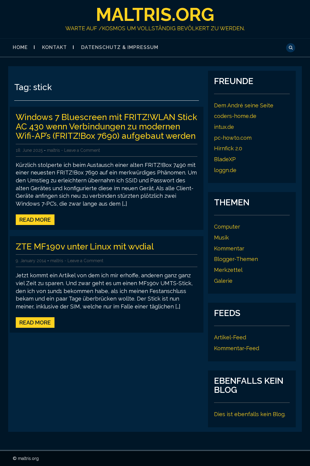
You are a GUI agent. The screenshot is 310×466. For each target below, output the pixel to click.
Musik (221, 237)
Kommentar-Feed (236, 348)
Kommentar (229, 248)
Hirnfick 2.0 (228, 148)
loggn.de (225, 170)
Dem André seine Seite (243, 105)
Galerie (223, 281)
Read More (35, 220)
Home (20, 47)
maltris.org (155, 14)
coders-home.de (235, 116)
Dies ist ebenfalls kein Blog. (249, 414)
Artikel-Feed (230, 337)
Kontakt (54, 47)
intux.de (224, 127)
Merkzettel (228, 270)
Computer (227, 226)
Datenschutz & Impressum (119, 47)
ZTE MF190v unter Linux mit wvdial (85, 247)
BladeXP (225, 159)
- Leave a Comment (80, 150)
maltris (53, 150)
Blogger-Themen (236, 259)
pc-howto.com (233, 138)
